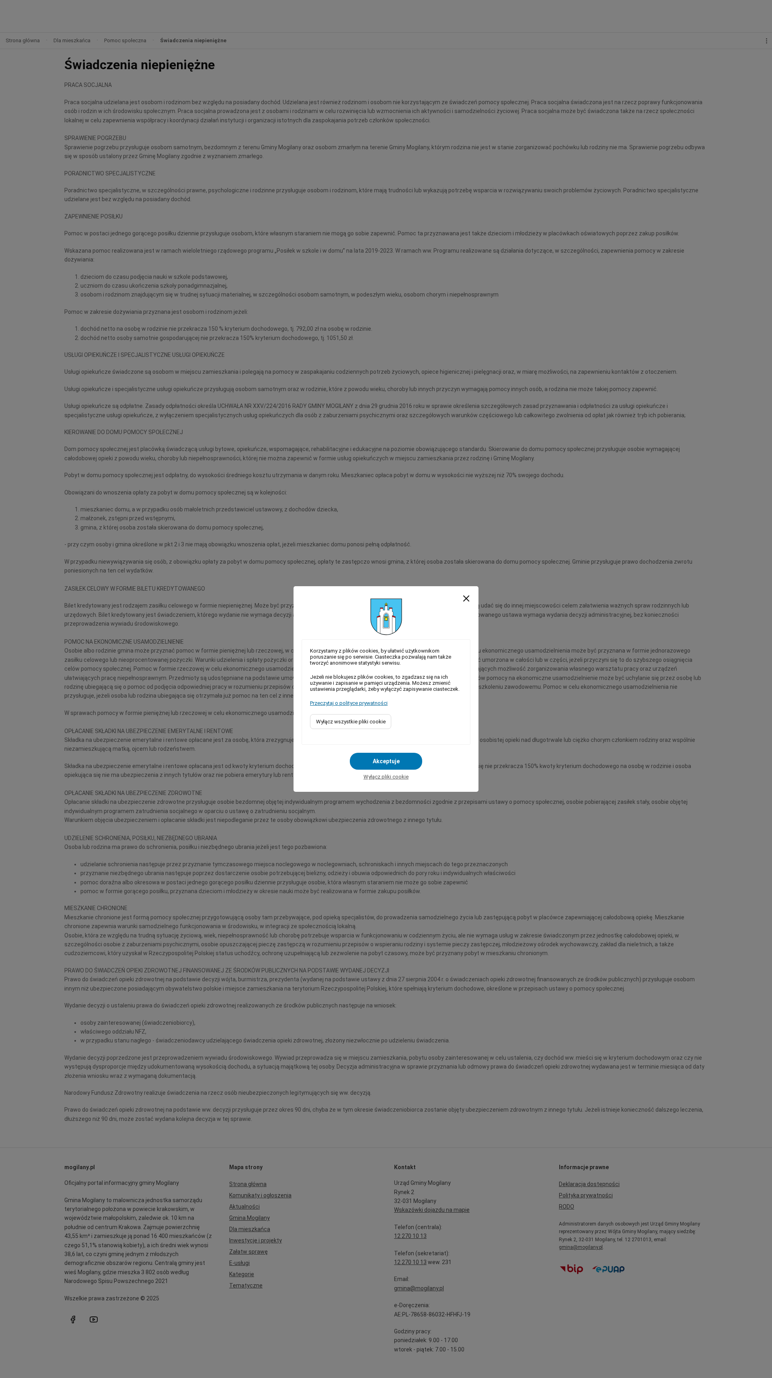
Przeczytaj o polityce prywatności (349, 703)
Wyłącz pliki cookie (386, 777)
